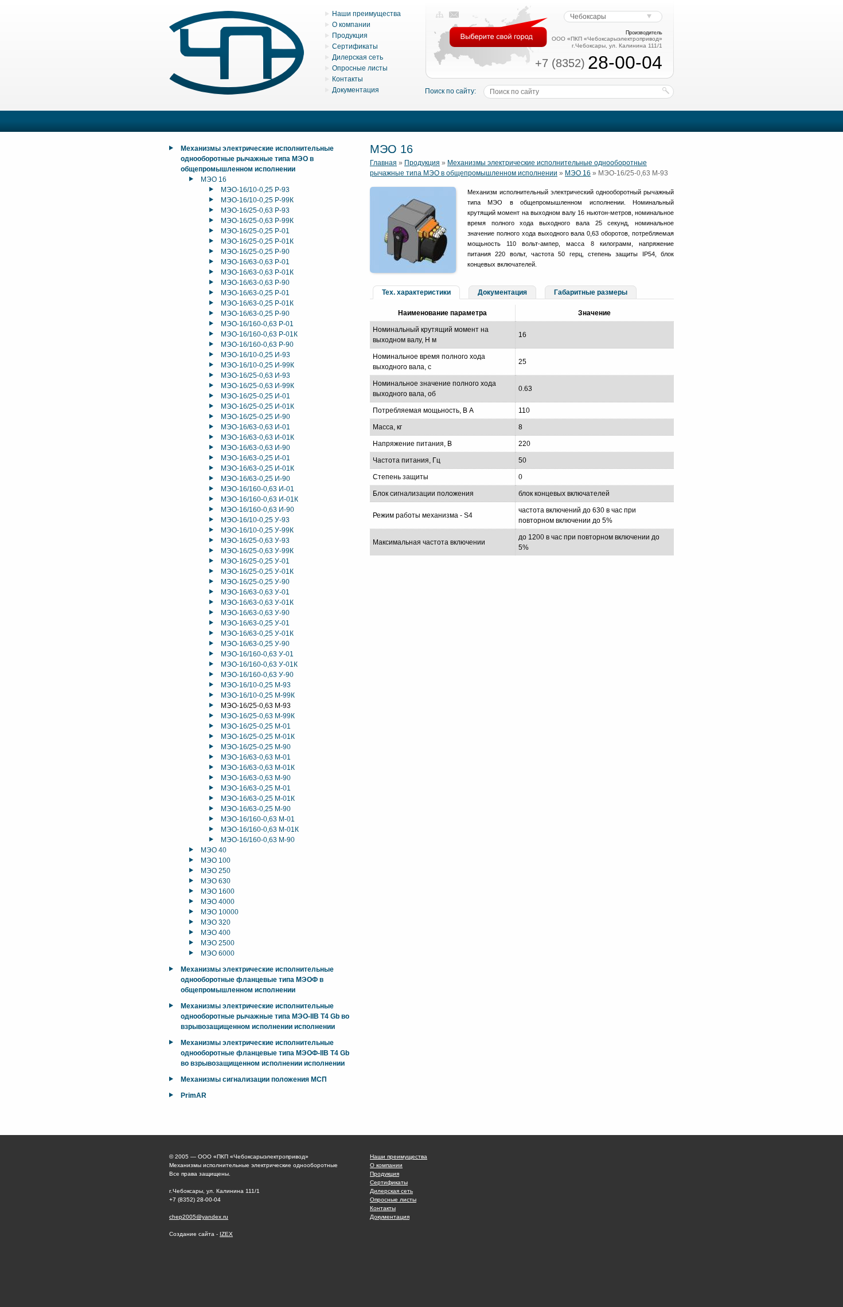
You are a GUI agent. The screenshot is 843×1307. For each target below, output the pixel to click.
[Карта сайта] (439, 14)
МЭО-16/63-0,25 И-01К (257, 468)
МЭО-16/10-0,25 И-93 (255, 355)
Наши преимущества (366, 14)
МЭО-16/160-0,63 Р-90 (257, 345)
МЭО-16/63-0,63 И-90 (255, 448)
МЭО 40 (214, 850)
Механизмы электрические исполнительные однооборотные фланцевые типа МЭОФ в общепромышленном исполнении (257, 979)
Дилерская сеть (357, 57)
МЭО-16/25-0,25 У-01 (255, 561)
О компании (351, 25)
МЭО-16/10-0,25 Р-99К (257, 200)
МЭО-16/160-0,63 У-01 (257, 654)
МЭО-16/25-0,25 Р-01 (255, 231)
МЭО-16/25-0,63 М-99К (258, 716)
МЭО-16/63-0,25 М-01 (256, 788)
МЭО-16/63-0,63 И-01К (257, 437)
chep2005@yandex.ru (198, 1217)
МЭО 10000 (220, 912)
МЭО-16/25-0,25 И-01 (255, 396)
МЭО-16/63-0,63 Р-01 (255, 262)
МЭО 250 (216, 871)
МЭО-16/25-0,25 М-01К (258, 737)
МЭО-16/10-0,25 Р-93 (255, 190)
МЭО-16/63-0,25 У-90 (255, 644)
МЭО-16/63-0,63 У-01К (257, 602)
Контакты (347, 79)
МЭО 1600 (218, 891)
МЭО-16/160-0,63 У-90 (257, 675)
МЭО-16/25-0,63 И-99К (257, 386)
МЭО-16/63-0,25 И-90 (255, 479)
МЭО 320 (216, 922)
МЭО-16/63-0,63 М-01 (256, 757)
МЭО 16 (214, 179)
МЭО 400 (216, 933)
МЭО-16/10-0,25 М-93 (256, 685)
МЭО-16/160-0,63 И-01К (259, 499)
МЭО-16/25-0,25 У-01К (257, 572)
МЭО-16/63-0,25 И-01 (255, 458)
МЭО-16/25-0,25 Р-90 (255, 252)
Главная (383, 163)
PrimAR (193, 1095)
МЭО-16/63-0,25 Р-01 (255, 293)
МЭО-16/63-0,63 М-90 (256, 778)
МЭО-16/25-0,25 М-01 (256, 726)
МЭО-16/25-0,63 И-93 (255, 375)
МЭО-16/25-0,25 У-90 (255, 582)
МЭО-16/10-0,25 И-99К (257, 365)
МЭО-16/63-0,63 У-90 (255, 613)
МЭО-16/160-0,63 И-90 (257, 510)
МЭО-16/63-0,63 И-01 (255, 427)
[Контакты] (454, 14)
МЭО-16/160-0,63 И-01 (257, 489)
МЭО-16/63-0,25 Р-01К (257, 303)
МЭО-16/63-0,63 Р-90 (255, 283)
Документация (355, 90)
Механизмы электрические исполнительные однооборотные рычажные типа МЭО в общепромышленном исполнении (257, 158)
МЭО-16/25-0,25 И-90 (255, 417)
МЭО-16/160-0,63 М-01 (258, 819)
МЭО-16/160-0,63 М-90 (258, 840)
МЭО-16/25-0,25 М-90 (256, 747)
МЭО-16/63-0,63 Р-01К (257, 272)
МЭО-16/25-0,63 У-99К (257, 551)
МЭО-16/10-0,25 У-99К (257, 530)
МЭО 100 (216, 860)
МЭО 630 (216, 881)
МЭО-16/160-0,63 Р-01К (259, 334)
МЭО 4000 (218, 902)
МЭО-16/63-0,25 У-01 (255, 623)
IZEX (226, 1234)
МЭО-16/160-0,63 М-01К (260, 829)
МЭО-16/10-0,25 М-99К (258, 695)
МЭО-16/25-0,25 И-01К (257, 406)
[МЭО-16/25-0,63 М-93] (413, 271)
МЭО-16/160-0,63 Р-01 (257, 324)
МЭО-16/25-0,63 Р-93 (255, 210)
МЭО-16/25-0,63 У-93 (255, 541)
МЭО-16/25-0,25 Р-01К (257, 241)
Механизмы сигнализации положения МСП (254, 1079)
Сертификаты (355, 46)
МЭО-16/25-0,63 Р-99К (257, 221)
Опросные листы (360, 68)
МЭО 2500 (218, 943)
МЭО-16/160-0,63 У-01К (259, 664)
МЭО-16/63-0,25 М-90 (256, 809)
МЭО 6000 (218, 953)
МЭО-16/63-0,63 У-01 (255, 592)
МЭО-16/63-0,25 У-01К (257, 633)
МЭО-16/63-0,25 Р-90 (255, 314)
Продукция (350, 36)
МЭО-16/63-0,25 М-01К (258, 799)
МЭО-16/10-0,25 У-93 (255, 520)
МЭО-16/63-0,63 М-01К (258, 768)
